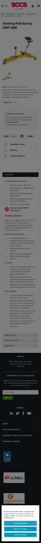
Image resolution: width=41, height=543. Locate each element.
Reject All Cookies (20, 529)
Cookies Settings (20, 534)
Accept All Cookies (20, 523)
